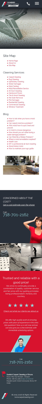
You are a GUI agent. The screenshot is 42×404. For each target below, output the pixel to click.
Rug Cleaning (14, 79)
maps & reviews (27, 379)
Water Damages (15, 84)
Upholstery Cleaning (16, 82)
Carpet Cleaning (15, 77)
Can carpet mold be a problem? (21, 123)
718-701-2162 (16, 214)
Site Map (12, 65)
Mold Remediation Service (19, 88)
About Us (12, 63)
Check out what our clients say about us (21, 311)
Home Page (13, 61)
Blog (6, 114)
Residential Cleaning (16, 102)
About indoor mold (16, 146)
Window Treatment (16, 107)
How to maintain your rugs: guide (21, 148)
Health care (13, 142)
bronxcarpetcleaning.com (24, 397)
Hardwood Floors (15, 93)
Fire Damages (14, 100)
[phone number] (28, 4)
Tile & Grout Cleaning (17, 95)
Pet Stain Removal (16, 98)
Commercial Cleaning (17, 105)
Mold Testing (14, 86)
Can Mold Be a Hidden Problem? (21, 137)
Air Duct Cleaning (15, 91)
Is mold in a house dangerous (20, 130)
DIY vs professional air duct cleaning (22, 144)
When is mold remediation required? (22, 139)
